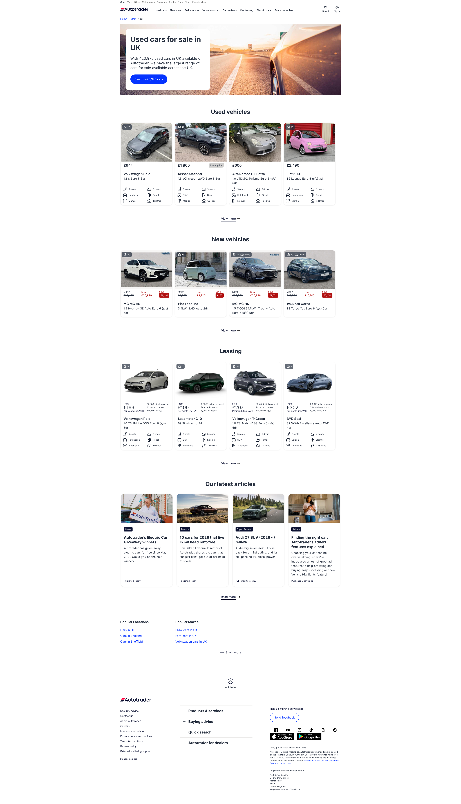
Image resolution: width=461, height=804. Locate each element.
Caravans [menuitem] (162, 2)
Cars (133, 18)
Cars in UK (127, 630)
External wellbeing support (136, 751)
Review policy (128, 746)
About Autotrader (130, 720)
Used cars (161, 10)
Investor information (132, 731)
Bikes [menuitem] (137, 2)
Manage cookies (128, 758)
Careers (124, 726)
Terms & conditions (131, 741)
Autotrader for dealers (208, 743)
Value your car (210, 10)
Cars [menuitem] (122, 2)
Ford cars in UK (185, 636)
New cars (175, 10)
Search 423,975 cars (149, 79)
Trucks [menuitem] (172, 2)
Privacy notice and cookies (136, 736)
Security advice (129, 710)
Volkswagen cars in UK (191, 641)
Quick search (199, 732)
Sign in (337, 11)
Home (123, 18)
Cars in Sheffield (131, 641)
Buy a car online (283, 10)
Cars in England (131, 636)
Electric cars (264, 10)
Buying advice (200, 721)
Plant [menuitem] (187, 2)
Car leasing (246, 10)
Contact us (126, 715)
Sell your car (192, 10)
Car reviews (230, 10)
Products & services (205, 711)
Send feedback (284, 717)
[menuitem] (160, 10)
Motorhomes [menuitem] (148, 2)
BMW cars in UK (186, 630)
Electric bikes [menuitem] (199, 2)
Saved (325, 11)
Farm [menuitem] (180, 2)
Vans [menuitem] (129, 2)
